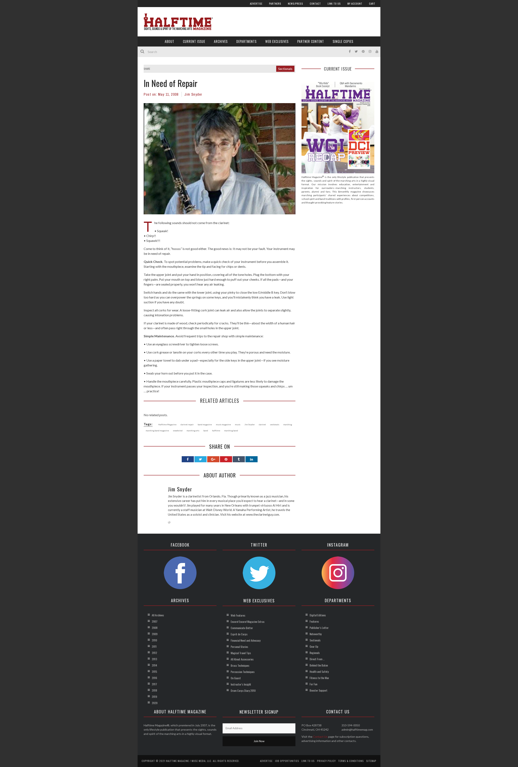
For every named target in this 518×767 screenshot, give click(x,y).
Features (314, 621)
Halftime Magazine (167, 424)
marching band (231, 430)
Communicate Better (242, 628)
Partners (275, 3)
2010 (154, 640)
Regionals (315, 653)
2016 (154, 678)
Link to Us (334, 3)
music (237, 424)
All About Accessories (242, 659)
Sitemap (371, 761)
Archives (221, 41)
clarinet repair (187, 424)
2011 (154, 646)
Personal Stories (239, 646)
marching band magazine (157, 430)
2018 (154, 690)
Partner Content (310, 41)
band (205, 430)
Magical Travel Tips (241, 653)
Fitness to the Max (319, 678)
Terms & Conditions (351, 761)
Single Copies (343, 41)
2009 (154, 634)
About (169, 41)
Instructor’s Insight (241, 684)
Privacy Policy (326, 761)
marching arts (193, 430)
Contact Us (320, 736)
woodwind (178, 430)
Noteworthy (316, 634)
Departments (246, 41)
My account (354, 3)
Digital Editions (318, 615)
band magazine (205, 424)
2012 (154, 653)
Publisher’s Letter (319, 627)
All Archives (158, 615)
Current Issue (194, 41)
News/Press (295, 3)
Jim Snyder (193, 94)
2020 (154, 703)
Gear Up (314, 646)
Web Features (238, 615)
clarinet (262, 424)
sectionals (274, 424)
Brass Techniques (240, 665)
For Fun (313, 684)
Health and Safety (319, 671)
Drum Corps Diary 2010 (243, 690)
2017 (154, 684)
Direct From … (317, 659)
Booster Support (318, 690)
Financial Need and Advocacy (245, 640)
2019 (154, 696)
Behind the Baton (319, 665)
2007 (154, 621)
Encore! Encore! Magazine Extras (247, 621)
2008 (154, 627)
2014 (154, 665)
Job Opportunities (287, 761)
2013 (154, 659)
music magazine (223, 424)
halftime (216, 430)
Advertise (256, 3)
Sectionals (285, 69)
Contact (315, 3)
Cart (372, 3)
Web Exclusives (277, 41)
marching (287, 424)
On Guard (236, 678)
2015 (154, 671)
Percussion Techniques (243, 672)
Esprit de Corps (239, 634)
